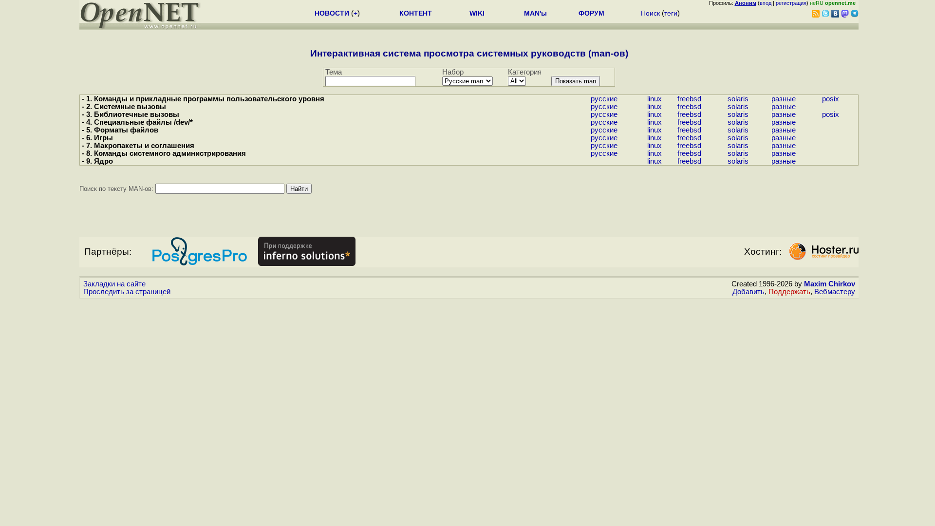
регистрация (791, 3)
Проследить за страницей (126, 292)
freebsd (689, 99)
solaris (738, 99)
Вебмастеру (834, 292)
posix (830, 99)
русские (604, 99)
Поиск (650, 13)
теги (670, 13)
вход (765, 3)
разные (783, 99)
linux (654, 99)
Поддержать (789, 292)
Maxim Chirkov (829, 284)
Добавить (748, 292)
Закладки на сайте (114, 284)
